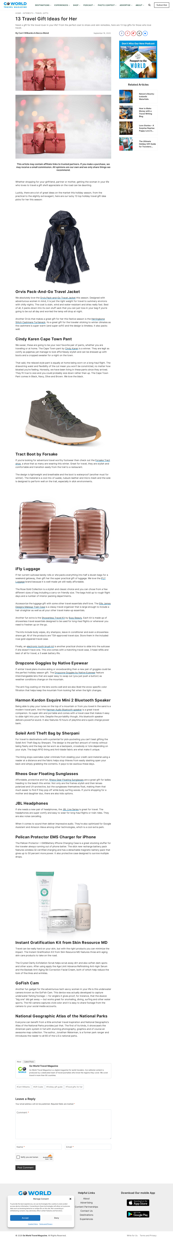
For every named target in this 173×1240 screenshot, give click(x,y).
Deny (56, 1218)
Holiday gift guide (54, 1087)
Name (21, 1147)
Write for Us (132, 1235)
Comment (23, 1112)
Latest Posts (29, 1062)
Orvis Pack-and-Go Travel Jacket (58, 297)
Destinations (86, 1215)
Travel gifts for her (74, 1087)
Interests (28, 13)
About (19, 1062)
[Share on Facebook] (121, 33)
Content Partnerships (86, 1206)
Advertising (86, 1202)
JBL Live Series (71, 809)
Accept (25, 1218)
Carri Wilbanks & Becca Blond (33, 33)
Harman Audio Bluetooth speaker (64, 709)
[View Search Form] (149, 5)
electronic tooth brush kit (40, 646)
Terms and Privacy (45, 1224)
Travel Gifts (41, 13)
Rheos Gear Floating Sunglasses (66, 779)
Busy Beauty (75, 617)
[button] (70, 1199)
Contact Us (86, 1210)
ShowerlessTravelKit (53, 617)
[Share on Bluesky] (145, 33)
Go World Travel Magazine (43, 1066)
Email (70, 1147)
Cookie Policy (33, 1224)
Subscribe (161, 5)
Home (18, 13)
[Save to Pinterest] (127, 33)
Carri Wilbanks (23, 1087)
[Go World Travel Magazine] (22, 1070)
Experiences (86, 1219)
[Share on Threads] (139, 33)
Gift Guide (38, 1087)
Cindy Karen (71, 348)
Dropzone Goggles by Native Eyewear (75, 672)
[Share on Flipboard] (133, 33)
